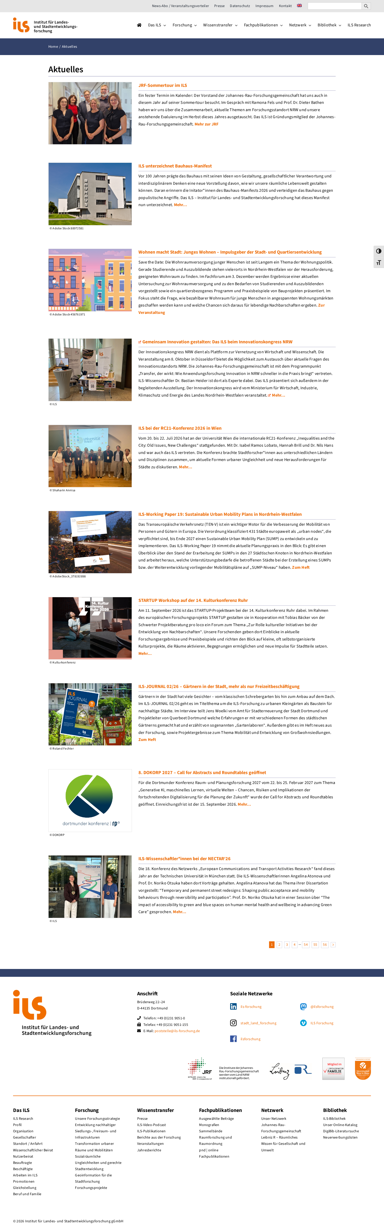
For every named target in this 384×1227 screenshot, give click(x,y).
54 (305, 944)
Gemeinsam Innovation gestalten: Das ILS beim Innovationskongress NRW (217, 342)
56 (325, 944)
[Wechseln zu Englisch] (299, 6)
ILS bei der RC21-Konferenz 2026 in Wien (180, 428)
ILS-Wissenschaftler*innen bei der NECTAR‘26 (184, 858)
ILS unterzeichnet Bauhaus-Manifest (175, 166)
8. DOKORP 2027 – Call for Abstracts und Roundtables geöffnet (202, 772)
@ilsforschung (322, 1006)
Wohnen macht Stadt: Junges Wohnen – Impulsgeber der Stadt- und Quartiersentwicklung (230, 252)
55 (315, 944)
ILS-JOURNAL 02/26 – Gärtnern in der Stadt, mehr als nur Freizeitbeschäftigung (219, 686)
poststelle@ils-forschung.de (177, 1031)
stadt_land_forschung (258, 1023)
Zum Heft (301, 567)
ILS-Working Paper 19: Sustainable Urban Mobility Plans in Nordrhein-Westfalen (220, 514)
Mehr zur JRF (207, 124)
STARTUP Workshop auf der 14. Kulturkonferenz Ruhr (193, 600)
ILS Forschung (322, 1023)
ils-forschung (251, 1006)
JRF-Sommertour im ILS (162, 85)
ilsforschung (250, 1039)
